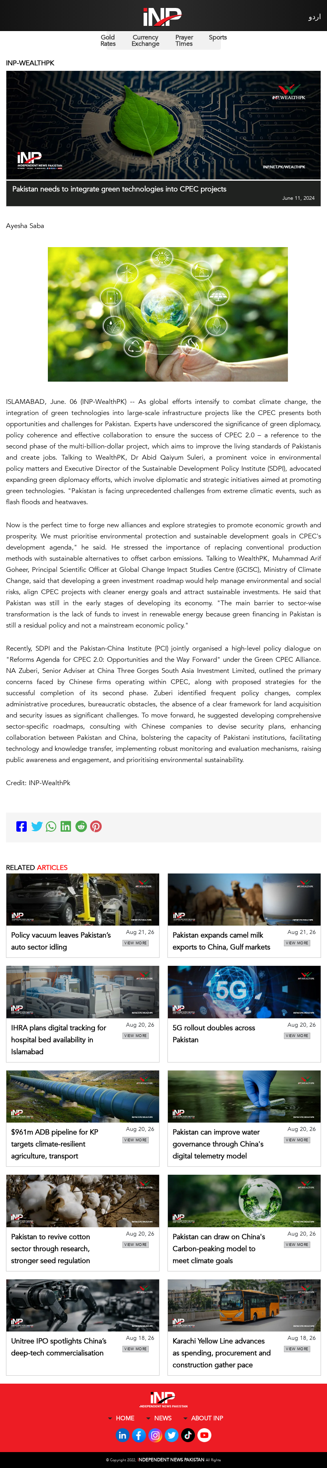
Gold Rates (108, 40)
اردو (315, 17)
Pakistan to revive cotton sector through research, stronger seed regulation (50, 1249)
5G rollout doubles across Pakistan (214, 1034)
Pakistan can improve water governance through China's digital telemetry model (218, 1144)
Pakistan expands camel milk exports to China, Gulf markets (221, 941)
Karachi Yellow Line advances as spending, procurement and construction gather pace (222, 1353)
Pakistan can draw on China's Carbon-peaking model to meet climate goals (219, 1249)
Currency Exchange (146, 40)
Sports (218, 37)
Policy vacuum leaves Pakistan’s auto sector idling (61, 941)
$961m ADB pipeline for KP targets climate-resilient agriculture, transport (54, 1144)
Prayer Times (184, 40)
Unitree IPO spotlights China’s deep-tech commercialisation (58, 1347)
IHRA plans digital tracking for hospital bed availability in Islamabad (58, 1040)
